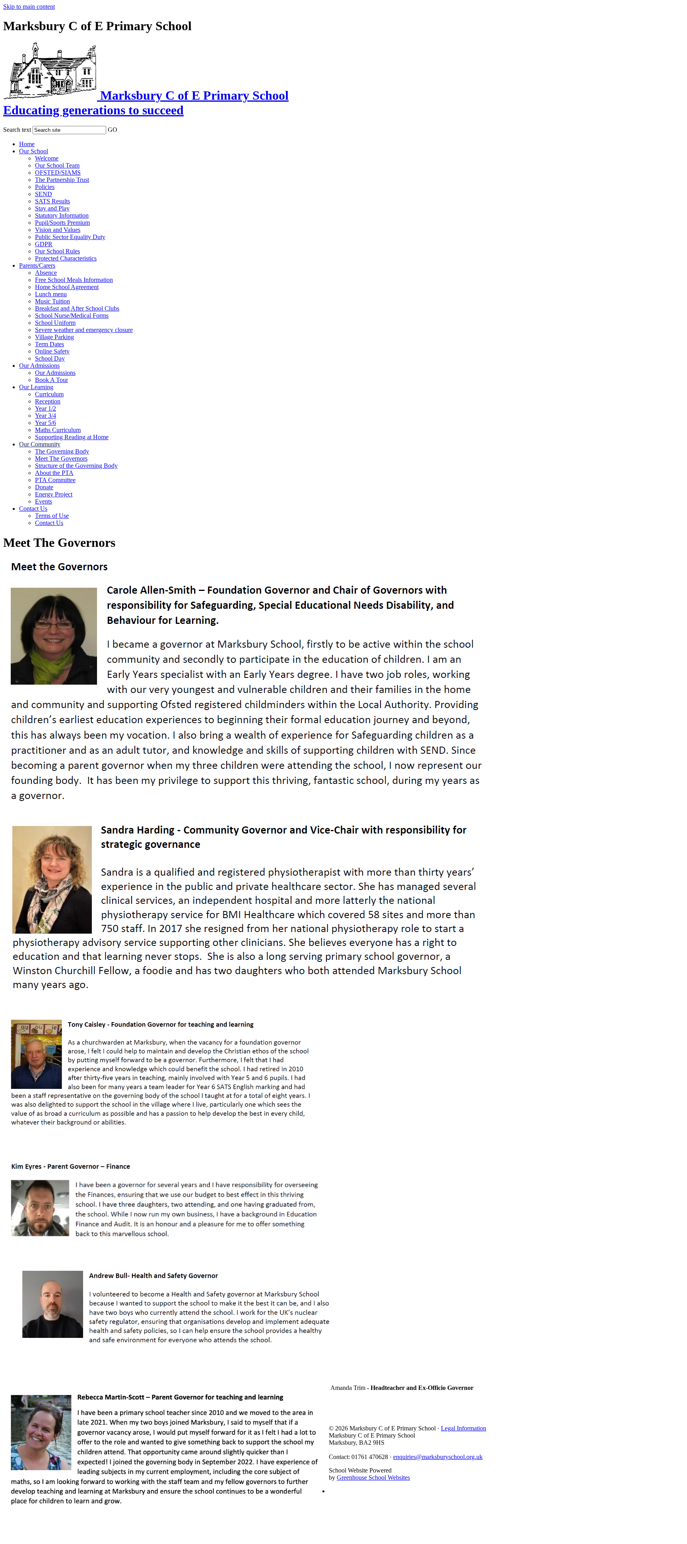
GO (112, 129)
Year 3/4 (45, 415)
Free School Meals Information (74, 279)
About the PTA (54, 472)
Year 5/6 (45, 422)
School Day (50, 358)
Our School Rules (57, 251)
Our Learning (36, 387)
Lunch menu (51, 294)
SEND (43, 194)
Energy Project (53, 494)
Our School (33, 151)
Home (27, 144)
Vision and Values (57, 229)
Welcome (46, 158)
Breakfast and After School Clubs (77, 308)
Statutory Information (62, 215)
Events (43, 501)
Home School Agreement (67, 287)
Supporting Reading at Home (72, 437)
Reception (47, 401)
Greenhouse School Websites (373, 1477)
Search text (17, 129)
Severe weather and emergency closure (84, 329)
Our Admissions (39, 365)
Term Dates (49, 344)
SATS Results (52, 201)
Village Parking (54, 337)
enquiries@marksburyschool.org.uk (438, 1456)
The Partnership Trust (62, 179)
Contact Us (33, 508)
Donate (44, 487)
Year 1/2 (45, 408)
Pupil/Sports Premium (62, 222)
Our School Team (57, 165)
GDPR (43, 244)
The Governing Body (62, 451)
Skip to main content (29, 6)
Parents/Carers (37, 265)
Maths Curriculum (58, 430)
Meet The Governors (61, 458)
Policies (44, 186)
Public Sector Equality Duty (70, 237)
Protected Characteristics (66, 258)
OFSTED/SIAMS (58, 172)
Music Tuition (52, 301)
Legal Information (463, 1428)
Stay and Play (52, 208)
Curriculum (49, 394)
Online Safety (52, 351)
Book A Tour (51, 379)
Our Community (39, 444)
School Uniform (55, 322)
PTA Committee (55, 480)
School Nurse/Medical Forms (72, 315)
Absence (46, 272)
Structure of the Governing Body (76, 465)
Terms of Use (52, 515)
